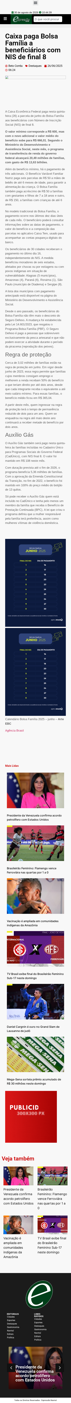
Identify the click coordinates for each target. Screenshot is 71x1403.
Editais (10, 1334)
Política (10, 1337)
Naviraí (10, 1330)
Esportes (11, 1320)
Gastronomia (13, 1327)
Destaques (35, 65)
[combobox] (48, 19)
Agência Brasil (14, 730)
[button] (59, 1367)
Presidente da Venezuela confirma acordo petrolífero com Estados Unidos (35, 1373)
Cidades (11, 1317)
